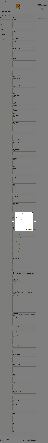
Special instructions (18, 222)
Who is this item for (18, 219)
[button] (13, 222)
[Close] (32, 212)
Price (17, 217)
